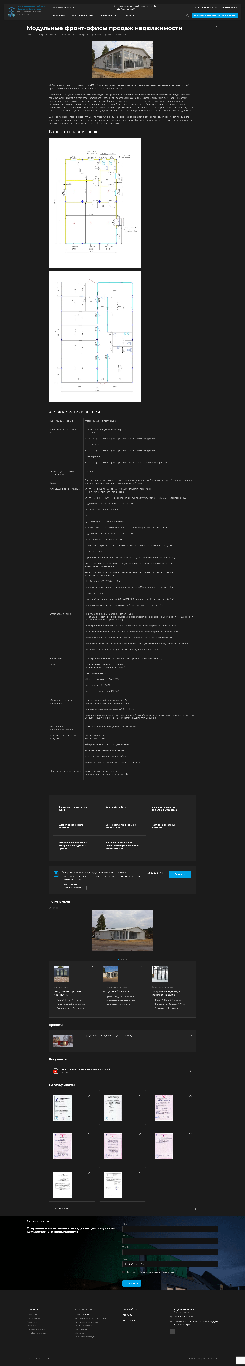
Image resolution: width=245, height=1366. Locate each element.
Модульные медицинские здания (90, 1318)
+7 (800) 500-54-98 (208, 7)
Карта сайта (128, 1320)
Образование (81, 1329)
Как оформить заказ (36, 1333)
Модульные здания (85, 1309)
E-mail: (126, 1235)
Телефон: (127, 1247)
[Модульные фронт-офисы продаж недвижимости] (122, 930)
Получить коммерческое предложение (214, 15)
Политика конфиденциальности (203, 1359)
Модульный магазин (116, 991)
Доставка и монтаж (36, 1329)
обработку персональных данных (157, 1272)
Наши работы (129, 1309)
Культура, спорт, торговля (87, 1322)
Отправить (132, 1283)
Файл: (125, 1259)
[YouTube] (172, 1331)
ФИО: (125, 1224)
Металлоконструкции (85, 1337)
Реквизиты (32, 1322)
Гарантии (31, 1326)
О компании (32, 1315)
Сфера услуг (80, 1333)
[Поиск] (187, 15)
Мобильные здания (84, 1326)
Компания (32, 1309)
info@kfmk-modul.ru (184, 1317)
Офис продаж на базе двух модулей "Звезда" (105, 1035)
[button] (118, 959)
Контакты (127, 1315)
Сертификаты (33, 1318)
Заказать (180, 874)
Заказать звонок (229, 7)
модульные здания (136, 95)
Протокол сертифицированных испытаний (86, 1069)
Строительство (82, 1315)
